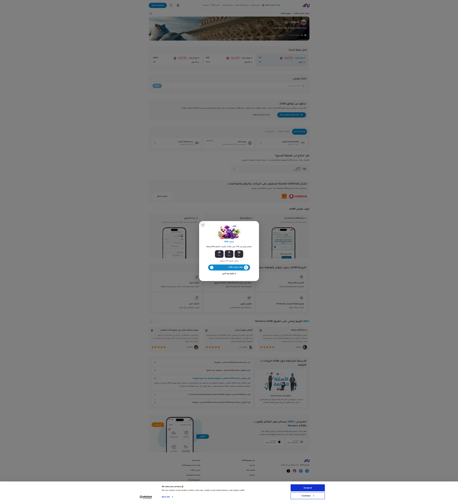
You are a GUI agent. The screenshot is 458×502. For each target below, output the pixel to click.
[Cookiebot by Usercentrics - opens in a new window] (145, 497)
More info (166, 497)
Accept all (308, 488)
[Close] (203, 225)
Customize (306, 496)
